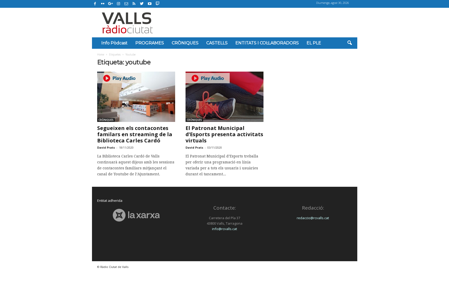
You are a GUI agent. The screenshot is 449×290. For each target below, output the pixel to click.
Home (100, 54)
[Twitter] (142, 4)
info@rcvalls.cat (224, 228)
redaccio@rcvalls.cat (313, 218)
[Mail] (126, 4)
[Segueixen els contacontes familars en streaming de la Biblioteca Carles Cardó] (136, 97)
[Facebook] (95, 4)
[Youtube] (150, 4)
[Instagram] (118, 4)
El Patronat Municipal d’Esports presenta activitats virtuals (224, 134)
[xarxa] (136, 215)
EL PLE (314, 42)
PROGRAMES (149, 42)
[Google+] (111, 4)
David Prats (106, 147)
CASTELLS (217, 42)
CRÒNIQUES (185, 42)
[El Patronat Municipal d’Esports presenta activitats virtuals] (224, 97)
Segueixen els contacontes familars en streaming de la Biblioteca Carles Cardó (134, 134)
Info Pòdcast (114, 42)
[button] (349, 43)
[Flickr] (103, 4)
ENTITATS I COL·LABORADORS (267, 42)
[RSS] (134, 4)
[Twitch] (156, 3)
